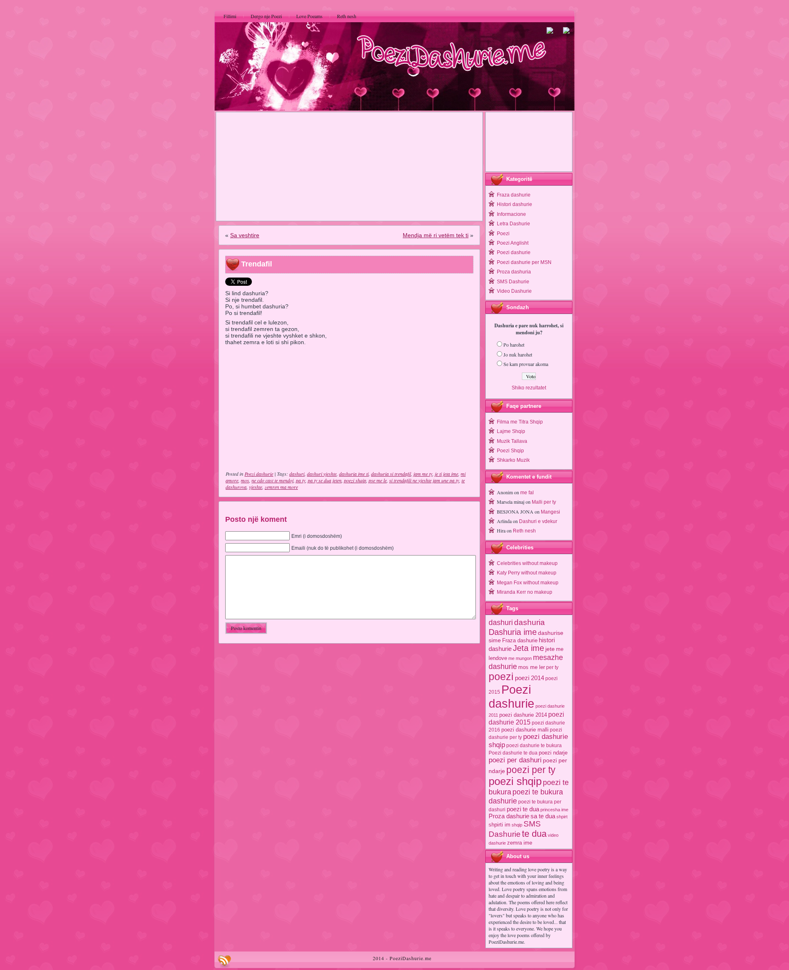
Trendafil (256, 264)
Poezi (503, 233)
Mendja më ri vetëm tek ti (435, 235)
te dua (534, 834)
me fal (527, 492)
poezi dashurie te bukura (534, 745)
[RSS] (224, 961)
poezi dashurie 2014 (523, 715)
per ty (552, 667)
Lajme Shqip (511, 431)
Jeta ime (528, 648)
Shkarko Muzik (513, 460)
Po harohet (513, 344)
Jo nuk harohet (517, 354)
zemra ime (519, 843)
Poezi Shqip (510, 451)
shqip (517, 824)
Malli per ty (544, 502)
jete (550, 649)
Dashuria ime (513, 632)
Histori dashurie (514, 204)
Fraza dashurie (514, 195)
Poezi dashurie (259, 473)
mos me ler (531, 667)
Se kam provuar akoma (525, 364)
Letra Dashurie (513, 224)
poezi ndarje (553, 753)
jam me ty (422, 473)
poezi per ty (531, 769)
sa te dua (543, 816)
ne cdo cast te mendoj (272, 480)
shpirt (562, 816)
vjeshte (255, 487)
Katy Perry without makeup (526, 573)
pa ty (300, 480)
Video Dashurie (514, 291)
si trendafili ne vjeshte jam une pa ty (424, 480)
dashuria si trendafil (391, 473)
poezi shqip (355, 480)
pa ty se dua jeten (324, 480)
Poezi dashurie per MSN (524, 262)
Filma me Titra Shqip (520, 422)
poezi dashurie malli (525, 730)
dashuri (297, 473)
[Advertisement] (349, 166)
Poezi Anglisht (512, 243)
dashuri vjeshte (322, 473)
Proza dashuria (514, 272)
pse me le (378, 480)
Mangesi (550, 512)
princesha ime (554, 809)
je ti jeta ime (446, 473)
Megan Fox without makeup (527, 583)
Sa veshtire (244, 235)
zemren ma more (281, 487)
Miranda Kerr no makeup (524, 592)
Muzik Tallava (512, 441)
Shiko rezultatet (529, 388)
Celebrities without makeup (527, 563)
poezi (501, 676)
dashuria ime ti (354, 473)
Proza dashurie (509, 816)
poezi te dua (523, 809)
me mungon (520, 658)
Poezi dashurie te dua (513, 753)
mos (245, 480)
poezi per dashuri (515, 760)
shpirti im (499, 825)
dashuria (529, 622)
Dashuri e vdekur (538, 521)
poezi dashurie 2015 (526, 718)
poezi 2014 (529, 677)
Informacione (511, 214)
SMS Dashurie (513, 282)
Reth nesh (524, 531)
